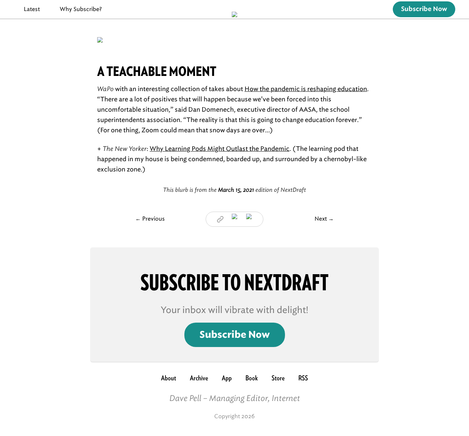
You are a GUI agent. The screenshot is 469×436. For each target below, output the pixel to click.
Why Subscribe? (81, 9)
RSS (303, 378)
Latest (32, 9)
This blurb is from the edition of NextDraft (234, 190)
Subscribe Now (424, 9)
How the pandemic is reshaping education (305, 89)
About (168, 378)
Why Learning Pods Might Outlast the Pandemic (219, 149)
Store (278, 378)
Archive (199, 378)
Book (251, 378)
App (227, 378)
